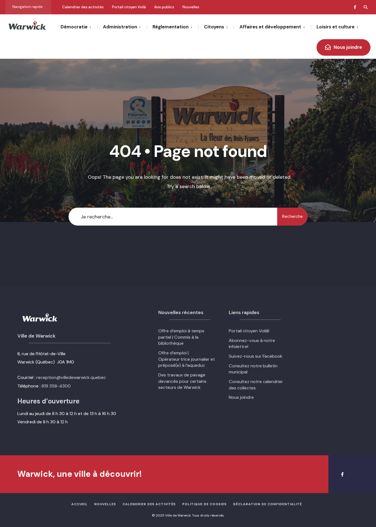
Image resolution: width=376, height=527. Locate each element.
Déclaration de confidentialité (267, 504)
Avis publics (164, 7)
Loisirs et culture (336, 27)
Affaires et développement (270, 27)
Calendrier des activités (83, 7)
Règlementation (170, 27)
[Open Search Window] (365, 7)
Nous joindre (347, 47)
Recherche (292, 216)
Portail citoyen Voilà (129, 7)
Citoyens (214, 27)
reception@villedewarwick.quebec (71, 377)
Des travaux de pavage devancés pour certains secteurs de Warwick (182, 381)
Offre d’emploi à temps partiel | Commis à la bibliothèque (181, 337)
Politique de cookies (204, 504)
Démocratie (74, 27)
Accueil (79, 504)
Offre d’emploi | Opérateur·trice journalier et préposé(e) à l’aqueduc (186, 359)
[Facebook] (356, 7)
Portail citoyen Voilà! (249, 331)
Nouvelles (190, 7)
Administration (120, 27)
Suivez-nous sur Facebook (255, 356)
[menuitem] (79, 26)
